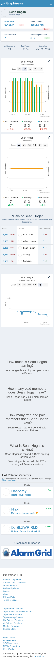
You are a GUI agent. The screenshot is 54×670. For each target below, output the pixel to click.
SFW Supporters (10, 643)
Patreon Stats (9, 628)
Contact (6, 591)
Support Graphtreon (12, 579)
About (5, 594)
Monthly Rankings (11, 625)
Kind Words (8, 649)
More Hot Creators (9, 480)
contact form (38, 656)
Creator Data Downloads (14, 582)
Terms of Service (11, 599)
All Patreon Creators (12, 623)
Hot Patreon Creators (13, 620)
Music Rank (9, 21)
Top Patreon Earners (12, 614)
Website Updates (11, 588)
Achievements (9, 640)
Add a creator (9, 637)
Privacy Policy (9, 596)
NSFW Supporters (11, 646)
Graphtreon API (10, 585)
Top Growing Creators (13, 617)
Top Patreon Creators (13, 608)
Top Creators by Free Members (17, 611)
